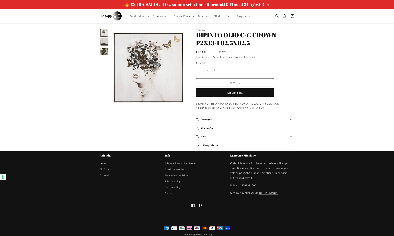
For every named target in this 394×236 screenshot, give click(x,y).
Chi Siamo (105, 169)
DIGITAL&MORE (268, 193)
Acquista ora (235, 92)
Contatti (104, 175)
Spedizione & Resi (175, 169)
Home (103, 163)
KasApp (192, 234)
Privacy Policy (172, 181)
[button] (139, 16)
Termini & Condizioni (177, 175)
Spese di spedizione (223, 57)
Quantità (200, 62)
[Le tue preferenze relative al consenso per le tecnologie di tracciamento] (3, 177)
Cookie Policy (172, 187)
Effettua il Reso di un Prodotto (182, 163)
